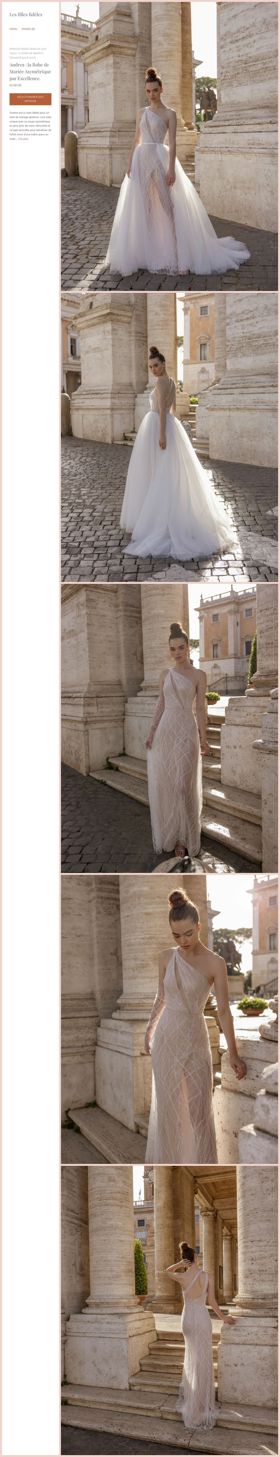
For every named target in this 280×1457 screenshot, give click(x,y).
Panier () (28, 29)
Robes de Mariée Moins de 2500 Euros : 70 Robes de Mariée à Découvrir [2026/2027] (28, 53)
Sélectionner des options (30, 99)
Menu (13, 29)
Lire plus (23, 139)
